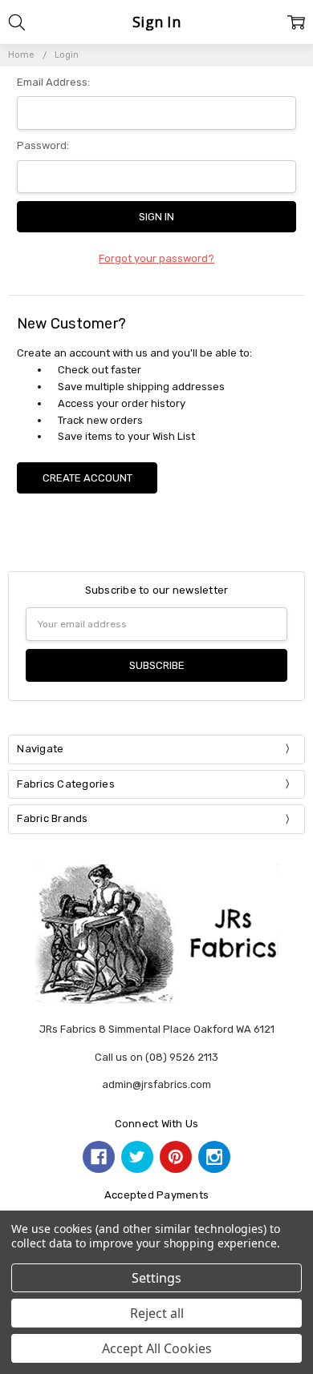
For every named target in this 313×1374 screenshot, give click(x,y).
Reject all (157, 1313)
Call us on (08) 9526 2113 (156, 1057)
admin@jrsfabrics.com (156, 1084)
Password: (43, 145)
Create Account (87, 478)
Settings (156, 1278)
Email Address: (53, 82)
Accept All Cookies (157, 1348)
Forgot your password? (156, 258)
